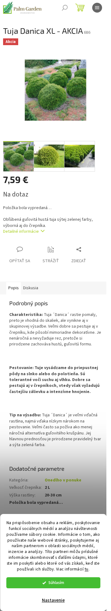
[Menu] (97, 8)
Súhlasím (56, 583)
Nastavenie (53, 600)
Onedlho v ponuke (63, 480)
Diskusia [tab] (30, 288)
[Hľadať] (65, 8)
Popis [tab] (13, 288)
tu (86, 569)
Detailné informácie (21, 231)
